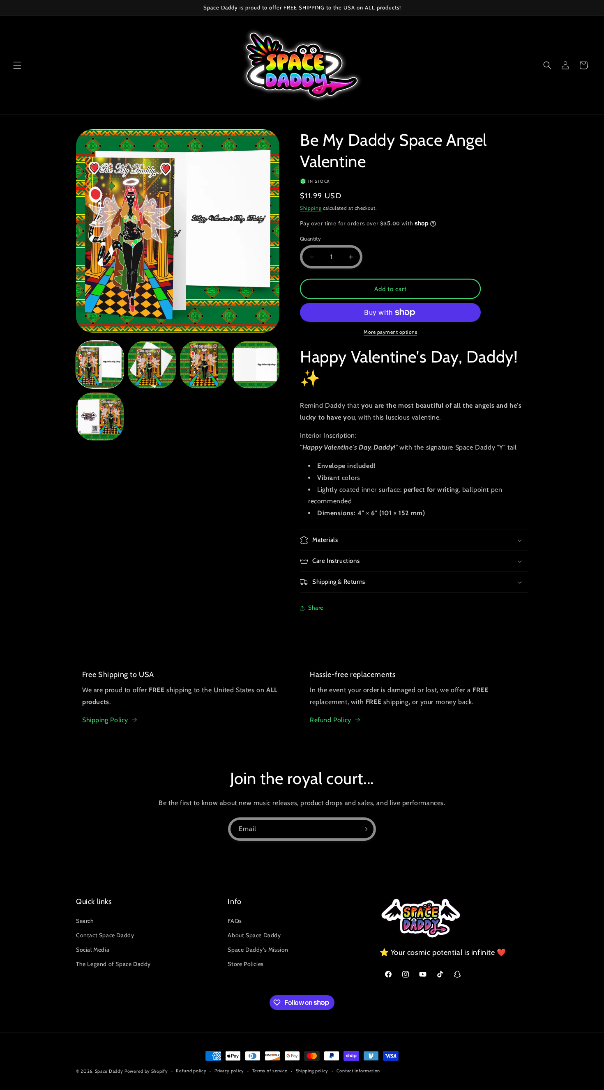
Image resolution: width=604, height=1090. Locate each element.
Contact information (358, 1071)
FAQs (235, 920)
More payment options (390, 332)
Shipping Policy (105, 720)
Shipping (311, 208)
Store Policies (245, 964)
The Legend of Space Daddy (113, 964)
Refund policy (191, 1071)
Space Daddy (109, 1071)
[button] (17, 65)
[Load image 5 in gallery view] (100, 416)
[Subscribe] (364, 829)
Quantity (310, 238)
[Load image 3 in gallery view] (204, 364)
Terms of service (270, 1071)
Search (85, 920)
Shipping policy (312, 1071)
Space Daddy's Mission (258, 949)
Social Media (92, 949)
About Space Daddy (254, 935)
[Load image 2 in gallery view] (151, 364)
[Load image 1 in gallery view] (100, 364)
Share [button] (315, 607)
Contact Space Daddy (105, 935)
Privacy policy (229, 1071)
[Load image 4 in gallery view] (255, 364)
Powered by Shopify (146, 1071)
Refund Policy (330, 720)
